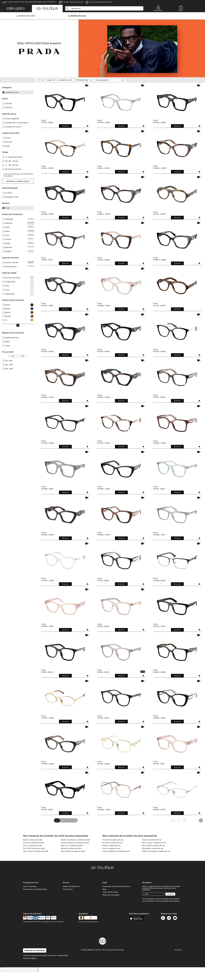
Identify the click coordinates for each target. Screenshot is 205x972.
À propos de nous (30, 882)
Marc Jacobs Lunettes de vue (153, 845)
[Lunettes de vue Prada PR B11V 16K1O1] (65, 650)
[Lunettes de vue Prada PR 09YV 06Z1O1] (65, 513)
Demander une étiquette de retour (116, 886)
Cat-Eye (8, 239)
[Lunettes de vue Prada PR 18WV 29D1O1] (121, 284)
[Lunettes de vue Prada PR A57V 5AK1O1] (65, 696)
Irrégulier (8, 223)
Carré (7, 235)
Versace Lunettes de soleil (71, 848)
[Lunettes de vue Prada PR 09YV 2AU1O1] (121, 375)
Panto (7, 227)
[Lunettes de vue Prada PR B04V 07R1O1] (121, 513)
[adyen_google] (53, 918)
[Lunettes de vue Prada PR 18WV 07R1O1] (176, 146)
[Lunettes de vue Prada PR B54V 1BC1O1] (176, 788)
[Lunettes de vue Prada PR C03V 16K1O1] (176, 604)
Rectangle (9, 219)
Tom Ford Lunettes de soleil (34, 848)
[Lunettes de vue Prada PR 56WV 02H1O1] (121, 788)
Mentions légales (30, 958)
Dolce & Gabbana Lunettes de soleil (75, 843)
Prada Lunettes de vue (111, 845)
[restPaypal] (41, 918)
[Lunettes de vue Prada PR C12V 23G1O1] (176, 192)
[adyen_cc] (25, 918)
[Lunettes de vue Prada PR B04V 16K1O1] (176, 696)
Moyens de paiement (71, 886)
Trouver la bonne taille (17, 181)
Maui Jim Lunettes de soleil (72, 845)
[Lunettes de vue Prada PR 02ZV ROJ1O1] (121, 421)
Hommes (8, 107)
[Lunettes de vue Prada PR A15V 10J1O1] (121, 650)
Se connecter (158, 10)
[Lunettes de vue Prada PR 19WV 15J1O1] (65, 604)
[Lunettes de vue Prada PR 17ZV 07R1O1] (176, 375)
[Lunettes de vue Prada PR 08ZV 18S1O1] (65, 467)
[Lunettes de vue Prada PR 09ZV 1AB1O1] (65, 329)
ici (155, 899)
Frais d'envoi (68, 889)
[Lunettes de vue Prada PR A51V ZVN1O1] (121, 742)
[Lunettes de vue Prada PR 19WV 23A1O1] (65, 742)
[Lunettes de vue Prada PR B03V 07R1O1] (176, 421)
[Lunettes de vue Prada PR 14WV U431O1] (121, 100)
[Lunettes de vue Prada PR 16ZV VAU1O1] (121, 146)
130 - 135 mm (12, 161)
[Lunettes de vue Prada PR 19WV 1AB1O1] (121, 467)
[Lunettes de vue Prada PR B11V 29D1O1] (121, 604)
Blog (104, 889)
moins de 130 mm (14, 157)
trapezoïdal (9, 294)
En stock (8, 193)
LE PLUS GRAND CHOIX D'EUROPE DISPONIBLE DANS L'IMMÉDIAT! (31, 2)
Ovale (7, 231)
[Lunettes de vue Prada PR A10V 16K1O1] (65, 788)
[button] (15, 8)
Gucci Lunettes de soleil (32, 845)
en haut (178, 950)
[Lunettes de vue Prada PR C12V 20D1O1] (176, 284)
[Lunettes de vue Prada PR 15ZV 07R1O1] (65, 146)
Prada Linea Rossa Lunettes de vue (156, 851)
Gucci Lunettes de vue (111, 848)
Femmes (8, 103)
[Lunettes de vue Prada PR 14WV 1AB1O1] (65, 421)
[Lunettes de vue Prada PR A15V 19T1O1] (176, 467)
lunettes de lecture (13, 127)
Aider (104, 882)
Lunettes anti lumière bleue (16, 123)
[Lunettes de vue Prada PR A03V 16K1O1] (65, 192)
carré (7, 290)
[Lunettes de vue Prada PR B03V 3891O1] (176, 650)
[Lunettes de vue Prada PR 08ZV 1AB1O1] (176, 100)
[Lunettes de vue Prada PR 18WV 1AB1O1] (176, 238)
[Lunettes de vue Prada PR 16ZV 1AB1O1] (65, 100)
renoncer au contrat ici (35, 950)
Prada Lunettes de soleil (32, 840)
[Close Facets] (18, 80)
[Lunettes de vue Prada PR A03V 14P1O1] (65, 375)
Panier (181, 10)
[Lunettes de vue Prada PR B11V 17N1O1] (65, 238)
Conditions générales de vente (35, 955)
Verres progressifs (12, 119)
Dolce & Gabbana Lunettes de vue (116, 851)
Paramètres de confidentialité (35, 889)
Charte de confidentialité (58, 955)
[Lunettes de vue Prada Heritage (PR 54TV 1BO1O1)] (176, 558)
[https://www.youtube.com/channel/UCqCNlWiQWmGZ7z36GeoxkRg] (175, 918)
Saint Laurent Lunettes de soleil (35, 851)
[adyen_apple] (48, 918)
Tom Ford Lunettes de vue (112, 840)
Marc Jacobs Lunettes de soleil (73, 851)
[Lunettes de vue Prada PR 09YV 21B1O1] (65, 284)
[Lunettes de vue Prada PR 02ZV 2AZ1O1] (65, 558)
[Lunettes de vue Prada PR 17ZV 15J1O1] (176, 742)
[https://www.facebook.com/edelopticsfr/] (163, 918)
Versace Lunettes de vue (151, 840)
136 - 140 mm (12, 165)
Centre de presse (29, 886)
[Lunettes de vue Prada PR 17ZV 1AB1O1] (121, 558)
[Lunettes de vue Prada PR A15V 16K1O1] (121, 696)
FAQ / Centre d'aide (110, 892)
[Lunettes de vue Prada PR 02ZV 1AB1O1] (176, 329)
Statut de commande (110, 895)
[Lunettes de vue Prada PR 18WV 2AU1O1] (121, 192)
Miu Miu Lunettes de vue (112, 843)
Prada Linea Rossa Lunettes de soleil (75, 840)
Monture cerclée (11, 262)
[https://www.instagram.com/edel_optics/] (169, 918)
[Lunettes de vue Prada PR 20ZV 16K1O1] (121, 329)
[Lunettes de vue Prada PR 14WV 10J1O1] (176, 513)
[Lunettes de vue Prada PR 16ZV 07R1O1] (121, 238)
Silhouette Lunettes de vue (152, 848)
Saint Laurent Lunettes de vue (154, 843)
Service (66, 882)
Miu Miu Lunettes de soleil (33, 843)
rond (7, 286)
